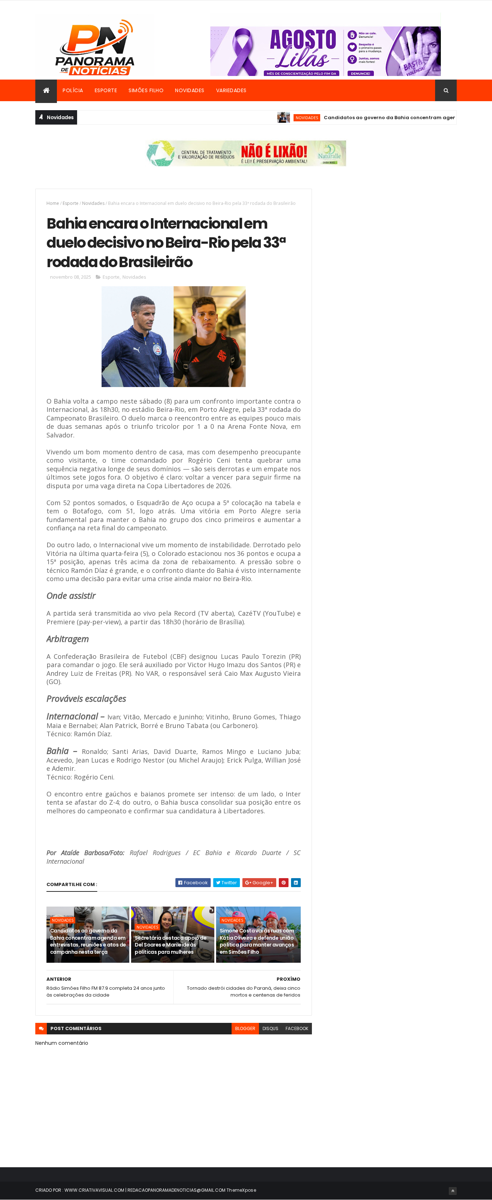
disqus (270, 1028)
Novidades (190, 90)
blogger (245, 1028)
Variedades (231, 90)
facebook (297, 1028)
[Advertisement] (391, 239)
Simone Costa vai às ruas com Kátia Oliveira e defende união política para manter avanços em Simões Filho (257, 941)
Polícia (73, 90)
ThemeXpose (241, 1190)
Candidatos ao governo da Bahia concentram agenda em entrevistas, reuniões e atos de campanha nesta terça (88, 941)
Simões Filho (146, 90)
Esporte (106, 90)
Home (52, 203)
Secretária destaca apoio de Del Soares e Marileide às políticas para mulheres (170, 945)
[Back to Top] (453, 1191)
